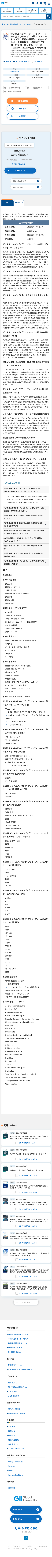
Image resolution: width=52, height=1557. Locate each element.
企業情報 (10, 1420)
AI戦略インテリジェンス (17, 1462)
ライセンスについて (18, 164)
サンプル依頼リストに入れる (28, 1143)
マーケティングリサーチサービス (20, 1370)
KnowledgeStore (15, 1475)
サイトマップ (7, 1546)
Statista (11, 1466)
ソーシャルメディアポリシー (41, 1546)
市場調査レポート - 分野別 (18, 1334)
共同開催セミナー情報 (16, 1413)
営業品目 (11, 1431)
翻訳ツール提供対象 (16, 91)
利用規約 (29, 1546)
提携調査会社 (13, 1440)
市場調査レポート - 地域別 (18, 1339)
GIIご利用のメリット (15, 1352)
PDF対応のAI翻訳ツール (17, 1387)
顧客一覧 (11, 1435)
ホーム (6, 24)
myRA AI (11, 1471)
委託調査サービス (15, 1365)
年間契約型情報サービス (17, 1343)
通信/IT (29, 24)
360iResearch (14, 71)
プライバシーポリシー (18, 1546)
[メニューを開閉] (49, 3)
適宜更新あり (36, 88)
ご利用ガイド (12, 1376)
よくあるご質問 (13, 1396)
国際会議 (11, 1488)
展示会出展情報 (14, 1409)
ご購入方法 (12, 1391)
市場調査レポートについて (17, 24)
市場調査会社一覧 (15, 1347)
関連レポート (18, 203)
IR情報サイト (13, 1444)
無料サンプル (13, 1383)
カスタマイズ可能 (16, 88)
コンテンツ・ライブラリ (16, 1448)
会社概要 (11, 1426)
